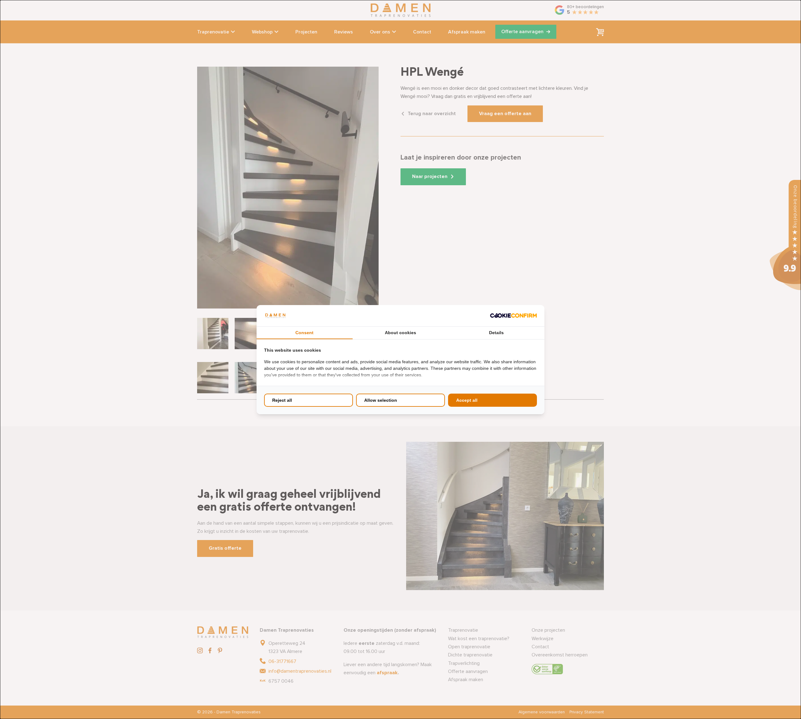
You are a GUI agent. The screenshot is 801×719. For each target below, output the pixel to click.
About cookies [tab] (400, 332)
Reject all (282, 400)
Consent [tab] (304, 332)
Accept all (466, 400)
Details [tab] (496, 332)
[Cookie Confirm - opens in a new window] (513, 315)
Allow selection (380, 400)
